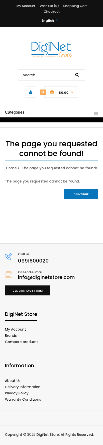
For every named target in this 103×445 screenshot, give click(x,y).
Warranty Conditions (23, 399)
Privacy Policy (16, 393)
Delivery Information (22, 386)
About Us (12, 380)
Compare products (21, 341)
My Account (25, 5)
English (48, 20)
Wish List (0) (49, 5)
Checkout (52, 11)
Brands (11, 335)
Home (11, 168)
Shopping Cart (75, 5)
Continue (81, 194)
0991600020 (33, 260)
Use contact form (27, 291)
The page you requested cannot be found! (59, 168)
